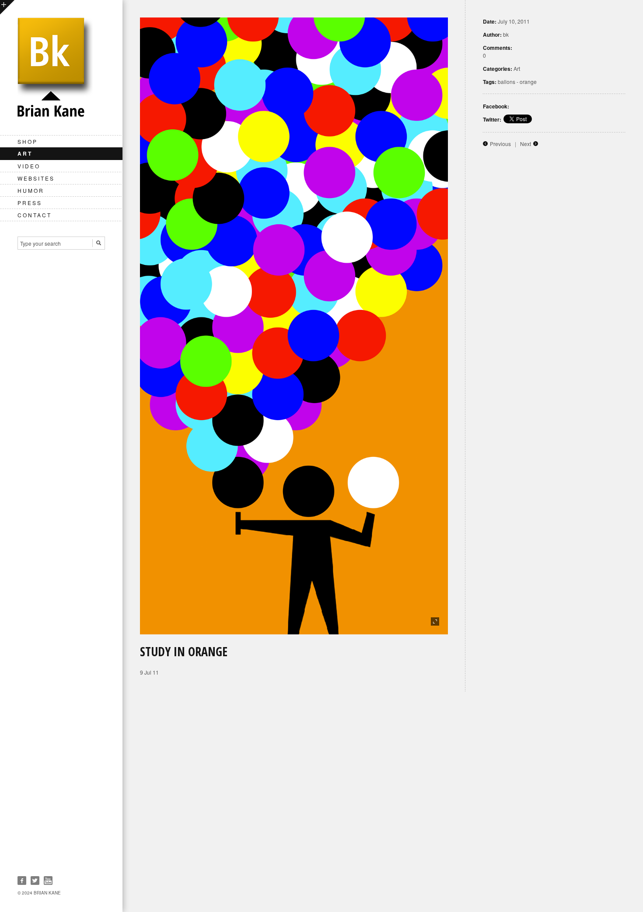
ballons (506, 81)
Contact (34, 215)
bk (506, 34)
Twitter (35, 880)
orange (528, 81)
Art (24, 153)
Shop (27, 141)
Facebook (21, 880)
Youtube (48, 880)
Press (29, 202)
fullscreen (435, 621)
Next (525, 143)
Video (28, 166)
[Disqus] (383, 801)
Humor (30, 190)
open (7, 7)
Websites (36, 178)
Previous (500, 143)
